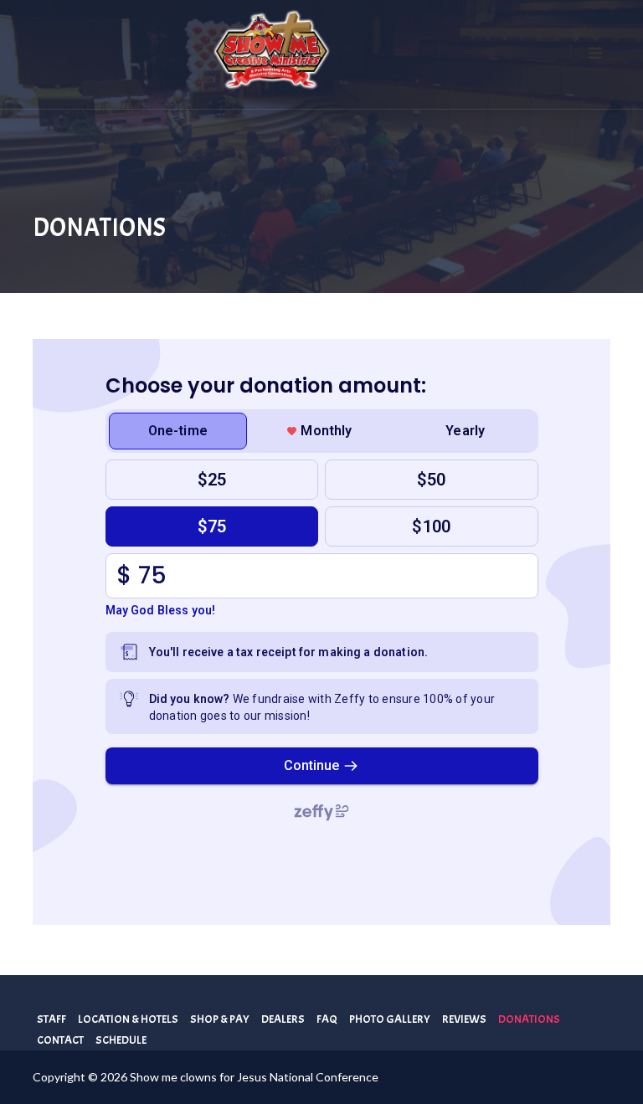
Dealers (283, 1019)
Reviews (464, 1019)
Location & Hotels (128, 1019)
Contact (60, 1040)
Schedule (121, 1040)
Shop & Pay (219, 1019)
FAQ (326, 1019)
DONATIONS (529, 1019)
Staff (51, 1019)
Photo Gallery (389, 1019)
